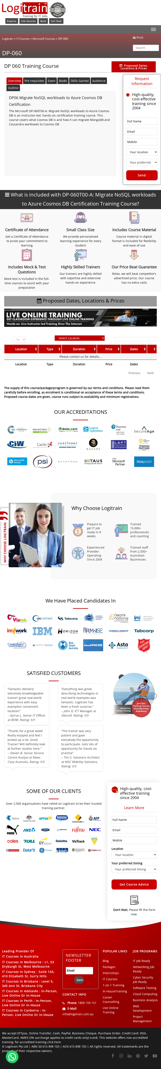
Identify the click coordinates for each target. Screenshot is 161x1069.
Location (21, 349)
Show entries (20, 340)
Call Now (56, 21)
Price (108, 349)
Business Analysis (145, 1000)
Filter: (108, 339)
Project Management (142, 1019)
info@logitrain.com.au (77, 1014)
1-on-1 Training (113, 985)
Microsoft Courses (43, 39)
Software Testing (144, 988)
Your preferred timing (127, 863)
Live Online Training (110, 1010)
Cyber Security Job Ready (143, 979)
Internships (111, 973)
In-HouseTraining (115, 991)
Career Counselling (111, 999)
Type (50, 349)
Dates (134, 349)
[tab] (14, 80)
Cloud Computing (145, 994)
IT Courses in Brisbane (20, 981)
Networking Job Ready (143, 969)
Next (150, 373)
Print (139, 37)
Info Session (28, 21)
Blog (106, 961)
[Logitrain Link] (34, 15)
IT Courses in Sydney (18, 972)
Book (43, 21)
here (57, 1042)
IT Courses (22, 39)
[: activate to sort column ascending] (152, 349)
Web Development (142, 1008)
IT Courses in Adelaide (20, 991)
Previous (134, 373)
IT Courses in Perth (17, 1001)
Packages (109, 967)
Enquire (11, 21)
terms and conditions (129, 392)
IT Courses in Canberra (20, 1010)
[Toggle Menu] (153, 29)
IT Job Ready (141, 961)
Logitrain (7, 39)
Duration (79, 349)
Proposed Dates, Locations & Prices (134, 67)
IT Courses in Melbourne (22, 962)
